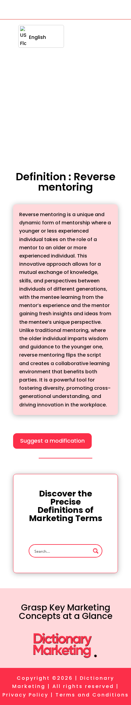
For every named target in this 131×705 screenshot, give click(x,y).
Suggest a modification (52, 440)
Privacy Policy (25, 694)
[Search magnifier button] (95, 551)
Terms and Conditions (92, 694)
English (37, 37)
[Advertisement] (65, 87)
